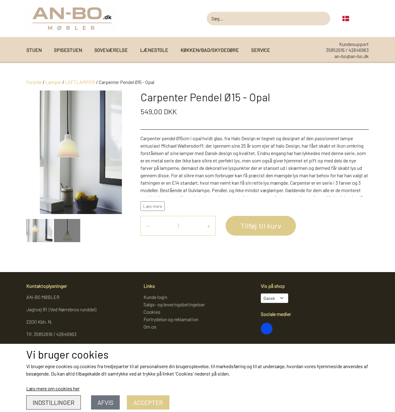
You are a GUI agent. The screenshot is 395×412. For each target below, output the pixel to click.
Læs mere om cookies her (53, 388)
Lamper (53, 82)
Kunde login (155, 297)
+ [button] (208, 225)
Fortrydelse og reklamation (170, 319)
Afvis (105, 402)
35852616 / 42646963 (347, 50)
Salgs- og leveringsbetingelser (174, 304)
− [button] (147, 225)
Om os (149, 327)
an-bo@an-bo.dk (352, 56)
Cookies (151, 312)
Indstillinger (53, 402)
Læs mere (152, 206)
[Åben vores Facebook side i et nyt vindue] (266, 328)
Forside (34, 82)
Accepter (148, 402)
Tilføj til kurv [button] (260, 225)
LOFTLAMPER (80, 82)
